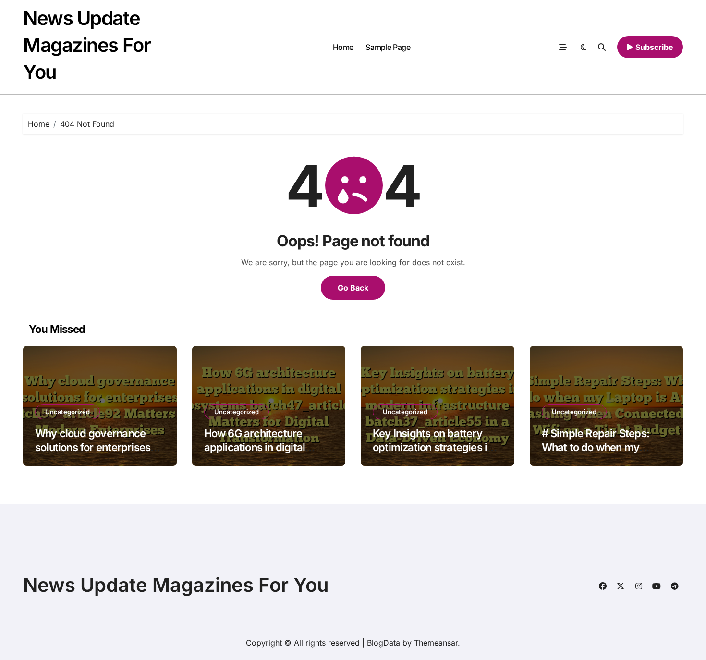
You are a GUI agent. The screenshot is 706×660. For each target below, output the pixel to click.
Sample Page (387, 47)
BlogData (383, 643)
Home (343, 47)
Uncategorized (67, 412)
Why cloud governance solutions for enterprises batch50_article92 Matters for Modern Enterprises (98, 454)
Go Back (353, 288)
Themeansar (436, 643)
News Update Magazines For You (86, 45)
